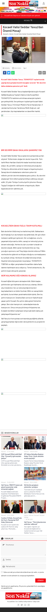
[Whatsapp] (25, 605)
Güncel (11, 34)
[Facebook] (18, 605)
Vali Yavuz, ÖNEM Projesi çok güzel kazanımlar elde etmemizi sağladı (11, 487)
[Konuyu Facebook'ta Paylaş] (4, 72)
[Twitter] (21, 605)
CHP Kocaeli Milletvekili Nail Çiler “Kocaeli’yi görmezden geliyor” (11, 456)
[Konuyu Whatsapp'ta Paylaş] (13, 72)
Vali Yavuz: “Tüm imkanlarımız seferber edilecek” (35, 523)
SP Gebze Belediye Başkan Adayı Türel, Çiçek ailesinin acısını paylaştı (34, 456)
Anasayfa (5, 34)
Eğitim (26, 515)
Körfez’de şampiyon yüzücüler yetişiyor (31, 486)
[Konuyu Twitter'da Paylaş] (8, 72)
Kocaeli (36, 515)
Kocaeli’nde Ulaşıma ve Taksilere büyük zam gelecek (22, 15)
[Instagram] (28, 605)
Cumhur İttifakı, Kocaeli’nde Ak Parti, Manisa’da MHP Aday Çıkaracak (11, 520)
